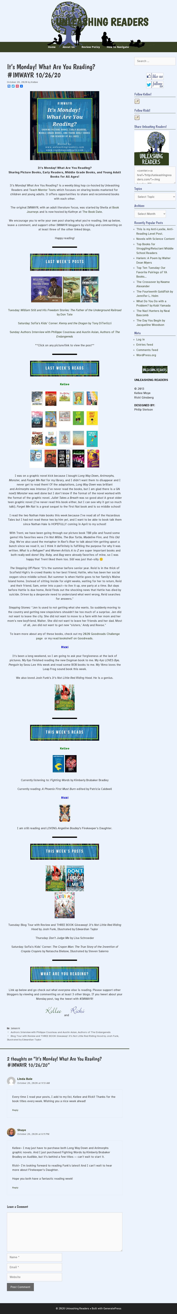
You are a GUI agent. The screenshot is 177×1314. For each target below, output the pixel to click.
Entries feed (144, 344)
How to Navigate (118, 47)
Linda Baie (24, 1079)
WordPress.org (146, 355)
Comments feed (147, 350)
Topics (138, 189)
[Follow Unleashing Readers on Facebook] (155, 79)
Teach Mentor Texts (42, 190)
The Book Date (92, 212)
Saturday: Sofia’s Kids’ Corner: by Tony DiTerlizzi (64, 323)
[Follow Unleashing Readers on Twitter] (155, 87)
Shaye (21, 1130)
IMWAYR (15, 1028)
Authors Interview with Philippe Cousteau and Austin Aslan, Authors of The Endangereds (61, 1032)
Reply (15, 1110)
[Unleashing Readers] (151, 164)
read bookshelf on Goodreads (72, 638)
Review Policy (91, 47)
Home (52, 47)
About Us (69, 47)
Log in (140, 339)
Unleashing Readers (102, 21)
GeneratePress (112, 1308)
